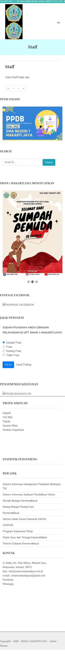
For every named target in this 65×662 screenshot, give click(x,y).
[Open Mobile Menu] (58, 22)
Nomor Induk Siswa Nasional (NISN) (24, 519)
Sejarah (7, 412)
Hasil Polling (23, 364)
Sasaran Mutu (10, 425)
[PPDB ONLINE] (32, 123)
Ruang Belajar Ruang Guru (18, 507)
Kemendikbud (11, 513)
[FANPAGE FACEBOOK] (18, 305)
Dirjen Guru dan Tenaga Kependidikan (25, 537)
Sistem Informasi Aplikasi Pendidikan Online (29, 495)
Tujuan (6, 421)
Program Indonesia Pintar (18, 531)
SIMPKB (8, 525)
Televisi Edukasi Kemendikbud (21, 543)
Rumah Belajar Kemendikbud (20, 501)
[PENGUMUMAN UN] (17, 394)
